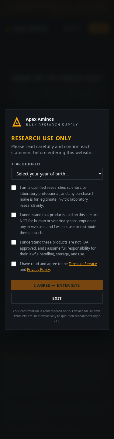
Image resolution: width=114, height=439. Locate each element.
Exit (57, 298)
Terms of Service (83, 263)
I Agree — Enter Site (57, 285)
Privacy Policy (38, 269)
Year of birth (25, 164)
